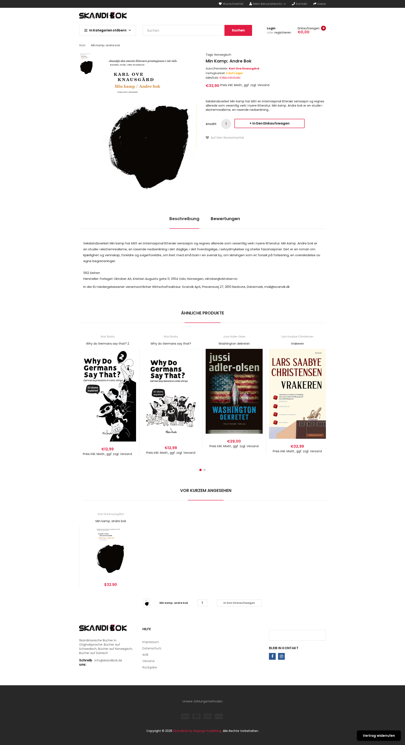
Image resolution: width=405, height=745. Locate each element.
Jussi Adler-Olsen (234, 336)
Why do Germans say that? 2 (107, 343)
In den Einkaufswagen (270, 123)
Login (271, 28)
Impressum (150, 642)
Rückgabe (149, 667)
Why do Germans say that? (171, 343)
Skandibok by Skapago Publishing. (197, 731)
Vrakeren (297, 343)
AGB (145, 655)
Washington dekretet (234, 343)
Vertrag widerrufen (379, 735)
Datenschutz (151, 648)
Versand (263, 85)
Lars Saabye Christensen (297, 336)
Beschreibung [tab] (184, 219)
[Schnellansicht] (124, 400)
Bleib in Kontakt (283, 648)
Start (82, 45)
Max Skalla (108, 336)
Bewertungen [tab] (225, 219)
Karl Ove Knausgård (244, 68)
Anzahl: (211, 124)
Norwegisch (222, 55)
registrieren (282, 32)
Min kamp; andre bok (111, 521)
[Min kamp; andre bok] (146, 603)
